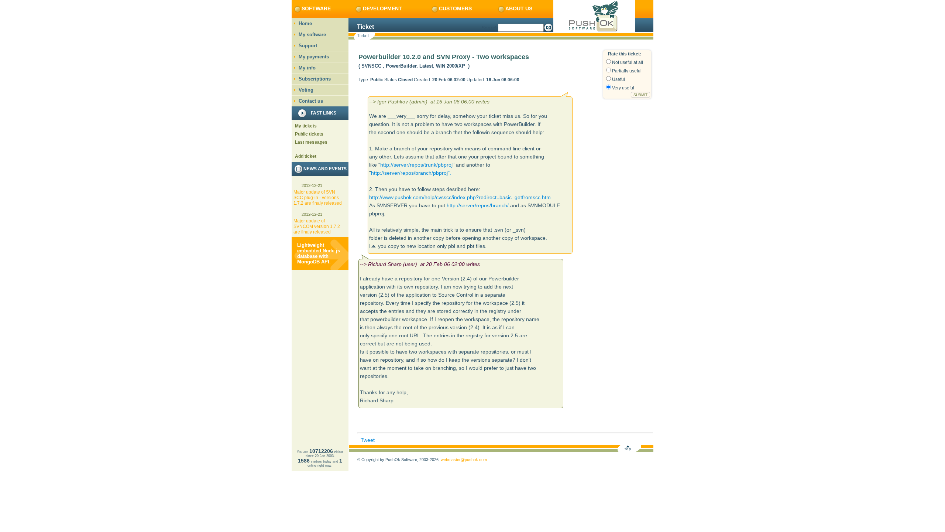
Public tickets (309, 134)
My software (312, 34)
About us (518, 8)
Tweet (368, 440)
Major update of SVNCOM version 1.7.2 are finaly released (316, 226)
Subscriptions (315, 79)
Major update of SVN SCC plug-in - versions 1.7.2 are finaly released (317, 198)
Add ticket (305, 156)
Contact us (311, 101)
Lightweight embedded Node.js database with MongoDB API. (318, 253)
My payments (314, 56)
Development (382, 8)
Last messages (311, 142)
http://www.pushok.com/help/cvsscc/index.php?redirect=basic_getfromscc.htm (460, 197)
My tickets (306, 126)
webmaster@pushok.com (464, 459)
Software (316, 8)
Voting (306, 90)
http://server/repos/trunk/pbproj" (417, 165)
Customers (455, 8)
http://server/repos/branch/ (478, 205)
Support (308, 45)
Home (305, 23)
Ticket (363, 35)
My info (307, 68)
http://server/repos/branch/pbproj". (411, 173)
